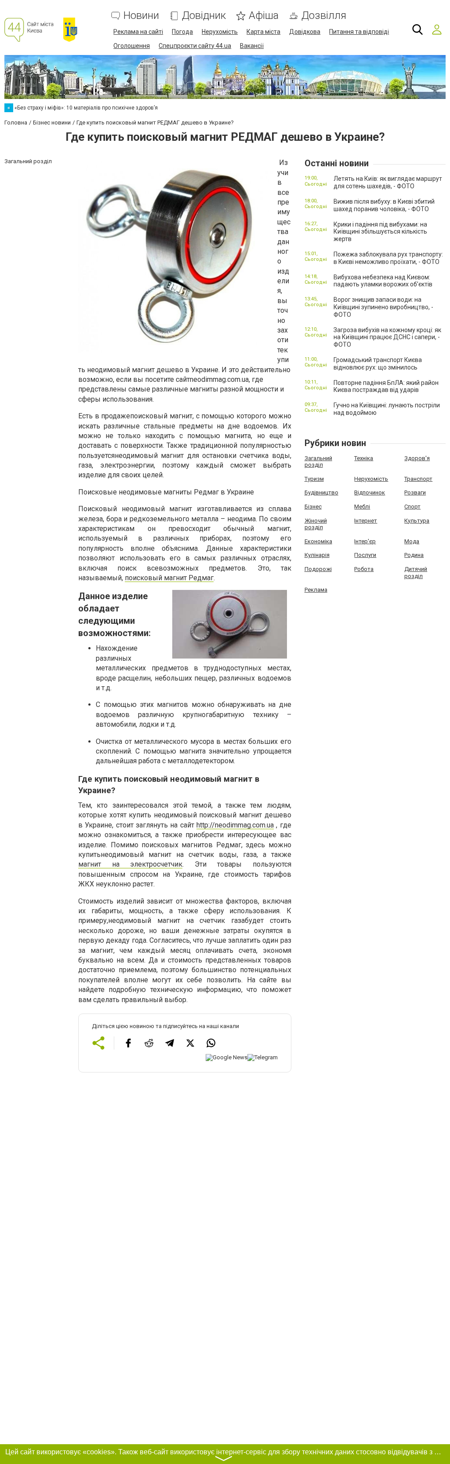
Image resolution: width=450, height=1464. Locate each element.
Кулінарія (317, 555)
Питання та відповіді (359, 31)
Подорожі (318, 569)
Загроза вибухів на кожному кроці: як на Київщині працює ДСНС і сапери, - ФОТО (387, 337)
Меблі (362, 506)
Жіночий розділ (316, 524)
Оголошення (131, 45)
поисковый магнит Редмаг (169, 578)
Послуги (365, 555)
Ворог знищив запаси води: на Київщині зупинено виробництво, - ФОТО (383, 307)
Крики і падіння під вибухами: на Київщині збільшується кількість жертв (380, 232)
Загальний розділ (318, 461)
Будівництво (321, 492)
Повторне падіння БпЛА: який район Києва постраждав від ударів (386, 386)
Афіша (264, 16)
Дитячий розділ (415, 572)
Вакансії (252, 45)
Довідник (204, 16)
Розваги (415, 492)
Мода (411, 541)
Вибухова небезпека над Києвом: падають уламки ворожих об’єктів (383, 281)
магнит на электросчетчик (130, 864)
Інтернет (365, 520)
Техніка (363, 458)
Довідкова (304, 31)
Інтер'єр (365, 541)
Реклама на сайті (138, 31)
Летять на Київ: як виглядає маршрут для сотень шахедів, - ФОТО (388, 182)
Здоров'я (417, 458)
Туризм (314, 479)
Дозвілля (323, 16)
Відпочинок (369, 492)
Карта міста (263, 31)
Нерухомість (220, 31)
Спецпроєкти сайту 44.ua (195, 45)
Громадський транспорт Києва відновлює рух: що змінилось (378, 363)
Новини (141, 16)
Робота (364, 569)
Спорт (412, 506)
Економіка (318, 541)
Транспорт (418, 479)
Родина (414, 555)
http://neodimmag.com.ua (235, 825)
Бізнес (313, 506)
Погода (182, 31)
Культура (416, 520)
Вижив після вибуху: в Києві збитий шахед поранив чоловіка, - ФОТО (384, 205)
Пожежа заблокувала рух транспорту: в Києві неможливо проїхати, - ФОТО (388, 258)
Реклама (316, 589)
